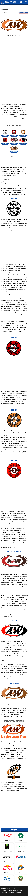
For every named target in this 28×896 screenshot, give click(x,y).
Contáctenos (18, 892)
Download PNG (23, 12)
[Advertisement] (14, 55)
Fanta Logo (20, 872)
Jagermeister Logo (21, 883)
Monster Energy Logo (7, 851)
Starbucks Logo (20, 840)
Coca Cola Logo (7, 840)
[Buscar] (21, 3)
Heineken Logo (21, 851)
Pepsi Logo (20, 861)
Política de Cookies (18, 890)
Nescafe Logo (7, 861)
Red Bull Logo (7, 872)
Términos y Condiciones (7, 892)
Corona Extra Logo (7, 883)
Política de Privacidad (6, 890)
